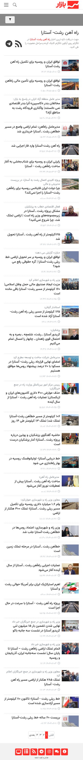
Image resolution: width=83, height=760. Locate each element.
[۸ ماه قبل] (70, 334)
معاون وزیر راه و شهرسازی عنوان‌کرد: (40, 500)
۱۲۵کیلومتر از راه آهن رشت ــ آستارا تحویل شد (33, 237)
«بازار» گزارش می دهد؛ (47, 253)
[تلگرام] (41, 752)
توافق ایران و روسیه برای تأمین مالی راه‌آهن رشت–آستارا (32, 83)
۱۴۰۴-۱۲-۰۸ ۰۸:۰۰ (48, 198)
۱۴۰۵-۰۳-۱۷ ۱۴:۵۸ (48, 151)
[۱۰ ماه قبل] (70, 588)
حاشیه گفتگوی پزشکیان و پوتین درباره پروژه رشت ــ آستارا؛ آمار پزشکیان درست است (35, 440)
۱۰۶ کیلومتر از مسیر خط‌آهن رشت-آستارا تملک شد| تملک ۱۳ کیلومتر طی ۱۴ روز (35, 418)
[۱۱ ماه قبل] (70, 625)
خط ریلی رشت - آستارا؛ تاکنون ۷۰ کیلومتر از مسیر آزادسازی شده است (32, 701)
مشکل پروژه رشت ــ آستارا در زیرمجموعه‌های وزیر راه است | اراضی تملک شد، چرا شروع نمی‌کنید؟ (33, 216)
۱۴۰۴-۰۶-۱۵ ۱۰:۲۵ (48, 709)
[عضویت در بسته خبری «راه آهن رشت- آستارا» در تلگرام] (9, 44)
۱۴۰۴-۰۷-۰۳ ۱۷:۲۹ (48, 636)
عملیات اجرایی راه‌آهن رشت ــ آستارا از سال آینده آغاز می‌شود (33, 567)
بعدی (32, 735)
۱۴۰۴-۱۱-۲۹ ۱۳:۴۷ (48, 244)
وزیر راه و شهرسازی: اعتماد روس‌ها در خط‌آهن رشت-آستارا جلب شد (36, 530)
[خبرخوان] (33, 752)
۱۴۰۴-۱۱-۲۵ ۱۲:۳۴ (48, 299)
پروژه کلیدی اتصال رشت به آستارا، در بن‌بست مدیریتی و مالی (35, 182)
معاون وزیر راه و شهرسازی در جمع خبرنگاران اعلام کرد (33, 674)
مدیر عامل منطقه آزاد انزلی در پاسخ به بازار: (36, 99)
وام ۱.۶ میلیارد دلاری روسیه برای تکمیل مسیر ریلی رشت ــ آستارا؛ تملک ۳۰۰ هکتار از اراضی (32, 509)
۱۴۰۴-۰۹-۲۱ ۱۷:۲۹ (48, 450)
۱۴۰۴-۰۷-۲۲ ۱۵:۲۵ (48, 613)
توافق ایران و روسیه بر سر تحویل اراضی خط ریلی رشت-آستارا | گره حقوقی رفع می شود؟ (32, 262)
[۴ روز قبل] (70, 65)
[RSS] (18, 44)
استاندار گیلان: (52, 307)
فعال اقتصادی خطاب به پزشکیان (42, 207)
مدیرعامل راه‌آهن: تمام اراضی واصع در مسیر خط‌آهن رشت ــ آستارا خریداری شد (32, 129)
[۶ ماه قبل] (70, 184)
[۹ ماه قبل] (70, 504)
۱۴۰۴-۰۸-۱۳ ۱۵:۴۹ (48, 576)
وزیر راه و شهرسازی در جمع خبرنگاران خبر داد (36, 622)
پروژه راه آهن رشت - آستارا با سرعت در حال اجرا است (32, 605)
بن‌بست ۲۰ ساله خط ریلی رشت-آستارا (36, 717)
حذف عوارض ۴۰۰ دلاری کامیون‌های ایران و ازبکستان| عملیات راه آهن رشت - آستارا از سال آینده (33, 398)
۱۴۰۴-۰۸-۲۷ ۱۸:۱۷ (48, 519)
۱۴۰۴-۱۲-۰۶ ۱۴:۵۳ (48, 225)
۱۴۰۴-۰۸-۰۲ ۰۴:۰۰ (48, 594)
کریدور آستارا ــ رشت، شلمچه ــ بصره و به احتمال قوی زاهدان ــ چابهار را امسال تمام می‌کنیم (34, 339)
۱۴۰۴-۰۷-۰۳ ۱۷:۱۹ (48, 663)
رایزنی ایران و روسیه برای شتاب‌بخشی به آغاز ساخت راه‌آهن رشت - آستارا (32, 164)
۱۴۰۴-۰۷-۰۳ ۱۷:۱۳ (48, 690)
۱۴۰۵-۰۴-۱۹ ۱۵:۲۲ (48, 137)
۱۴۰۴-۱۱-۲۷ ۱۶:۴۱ (49, 272)
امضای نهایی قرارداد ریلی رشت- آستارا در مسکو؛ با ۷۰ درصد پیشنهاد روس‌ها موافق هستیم (34, 366)
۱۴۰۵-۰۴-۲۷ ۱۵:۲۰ (48, 118)
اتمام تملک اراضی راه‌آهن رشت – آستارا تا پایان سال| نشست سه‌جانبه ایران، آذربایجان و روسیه (32, 653)
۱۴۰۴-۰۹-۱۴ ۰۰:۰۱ (49, 492)
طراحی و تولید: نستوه (41, 757)
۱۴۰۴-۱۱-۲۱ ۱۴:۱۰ (49, 322)
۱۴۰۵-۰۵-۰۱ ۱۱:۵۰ (49, 91)
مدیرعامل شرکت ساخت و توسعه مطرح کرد (36, 357)
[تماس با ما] (56, 752)
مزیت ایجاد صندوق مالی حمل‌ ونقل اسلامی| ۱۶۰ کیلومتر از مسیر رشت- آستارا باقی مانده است (32, 289)
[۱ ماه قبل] (70, 84)
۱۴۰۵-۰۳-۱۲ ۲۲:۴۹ (48, 172)
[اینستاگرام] (49, 752)
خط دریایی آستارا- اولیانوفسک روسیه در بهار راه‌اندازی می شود (34, 461)
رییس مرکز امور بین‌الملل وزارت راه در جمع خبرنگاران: (37, 387)
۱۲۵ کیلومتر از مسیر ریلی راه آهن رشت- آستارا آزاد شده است (35, 314)
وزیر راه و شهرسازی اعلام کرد (44, 280)
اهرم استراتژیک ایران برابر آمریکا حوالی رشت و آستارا (32, 586)
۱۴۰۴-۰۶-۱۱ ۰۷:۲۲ (49, 723)
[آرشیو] (26, 752)
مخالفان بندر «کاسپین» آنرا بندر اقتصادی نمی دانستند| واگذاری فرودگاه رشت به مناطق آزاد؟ (34, 108)
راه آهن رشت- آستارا (60, 32)
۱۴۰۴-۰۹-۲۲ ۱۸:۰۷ (48, 426)
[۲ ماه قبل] (70, 149)
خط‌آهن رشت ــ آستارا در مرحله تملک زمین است (33, 549)
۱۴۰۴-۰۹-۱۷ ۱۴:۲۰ (48, 469)
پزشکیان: (55, 330)
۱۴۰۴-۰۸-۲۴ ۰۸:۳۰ (48, 538)
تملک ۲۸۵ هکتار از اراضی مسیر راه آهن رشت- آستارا (35, 682)
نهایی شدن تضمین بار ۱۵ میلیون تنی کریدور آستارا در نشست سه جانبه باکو (36, 628)
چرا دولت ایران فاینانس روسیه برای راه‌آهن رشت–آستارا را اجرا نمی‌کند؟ (33, 190)
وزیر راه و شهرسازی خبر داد (45, 644)
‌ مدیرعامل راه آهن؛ (49, 477)
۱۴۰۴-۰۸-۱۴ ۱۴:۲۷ (48, 557)
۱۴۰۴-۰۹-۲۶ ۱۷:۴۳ (48, 376)
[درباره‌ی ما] (64, 752)
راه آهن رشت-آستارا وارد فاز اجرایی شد (35, 146)
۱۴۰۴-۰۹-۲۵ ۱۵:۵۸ (48, 407)
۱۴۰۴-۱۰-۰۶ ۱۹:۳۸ (48, 349)
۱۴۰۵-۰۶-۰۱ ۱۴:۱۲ (49, 72)
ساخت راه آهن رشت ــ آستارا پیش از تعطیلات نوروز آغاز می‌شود (37, 483)
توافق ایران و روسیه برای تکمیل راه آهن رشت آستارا (35, 64)
